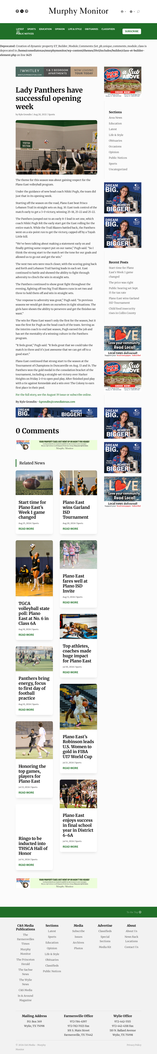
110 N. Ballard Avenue (123, 1030)
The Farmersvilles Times (25, 939)
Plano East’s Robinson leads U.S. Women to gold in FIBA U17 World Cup (78, 746)
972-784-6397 (78, 1021)
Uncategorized (118, 169)
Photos (78, 948)
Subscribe (132, 31)
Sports (31, 29)
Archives (78, 942)
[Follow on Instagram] (26, 11)
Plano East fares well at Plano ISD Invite (75, 583)
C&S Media (25, 990)
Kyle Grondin (25, 114)
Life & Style (75, 29)
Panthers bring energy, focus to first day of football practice (34, 688)
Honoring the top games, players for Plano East (32, 774)
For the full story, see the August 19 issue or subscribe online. (53, 394)
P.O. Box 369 (34, 1021)
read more (26, 528)
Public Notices (25, 34)
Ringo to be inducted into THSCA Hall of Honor (33, 846)
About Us (131, 931)
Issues (78, 936)
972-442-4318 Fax (122, 1026)
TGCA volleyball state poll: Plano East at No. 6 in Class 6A (34, 613)
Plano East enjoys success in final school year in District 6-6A (78, 825)
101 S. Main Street (78, 1030)
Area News (115, 117)
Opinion (60, 29)
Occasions (115, 146)
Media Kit (105, 947)
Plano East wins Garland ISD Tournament (76, 510)
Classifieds (108, 29)
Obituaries (91, 29)
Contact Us (131, 947)
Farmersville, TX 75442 (78, 1035)
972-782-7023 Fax (78, 1026)
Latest (20, 29)
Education (45, 29)
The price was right (121, 282)
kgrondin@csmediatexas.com (57, 401)
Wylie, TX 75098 (34, 1026)
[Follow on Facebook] (17, 11)
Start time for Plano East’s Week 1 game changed (32, 510)
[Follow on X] (22, 11)
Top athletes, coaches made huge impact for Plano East (77, 653)
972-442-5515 (122, 1021)
